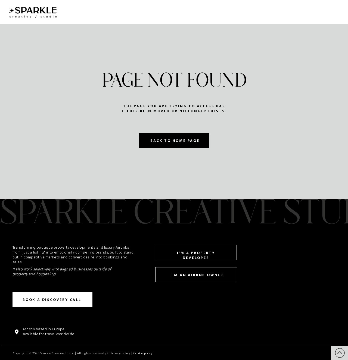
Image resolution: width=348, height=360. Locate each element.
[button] (340, 353)
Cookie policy (143, 353)
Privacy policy (120, 353)
